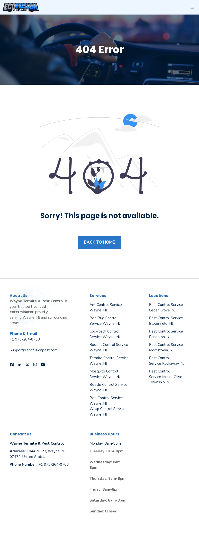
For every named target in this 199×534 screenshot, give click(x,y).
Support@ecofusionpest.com (34, 350)
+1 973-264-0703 (25, 339)
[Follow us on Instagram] (35, 365)
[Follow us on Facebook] (12, 365)
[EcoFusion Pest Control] (20, 7)
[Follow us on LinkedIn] (19, 365)
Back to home (99, 242)
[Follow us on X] (27, 365)
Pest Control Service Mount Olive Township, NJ (165, 377)
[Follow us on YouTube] (43, 365)
